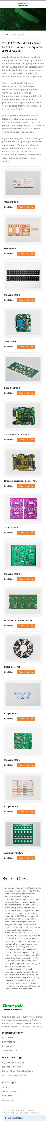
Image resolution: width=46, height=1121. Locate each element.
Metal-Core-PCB (12, 667)
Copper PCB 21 (11, 806)
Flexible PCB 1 (10, 248)
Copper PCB (8, 1046)
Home (9, 34)
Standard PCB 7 (12, 527)
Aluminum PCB (9, 1050)
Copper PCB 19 (11, 713)
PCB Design (7, 1037)
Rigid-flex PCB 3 (12, 388)
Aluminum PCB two (13, 853)
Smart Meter (10, 341)
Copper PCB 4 (11, 202)
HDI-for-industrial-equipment (18, 620)
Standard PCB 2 (12, 574)
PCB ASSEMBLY (9, 1042)
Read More (8, 207)
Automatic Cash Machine (16, 434)
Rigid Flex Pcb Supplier (13, 1062)
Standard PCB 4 (12, 295)
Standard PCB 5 (12, 760)
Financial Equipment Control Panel (21, 481)
